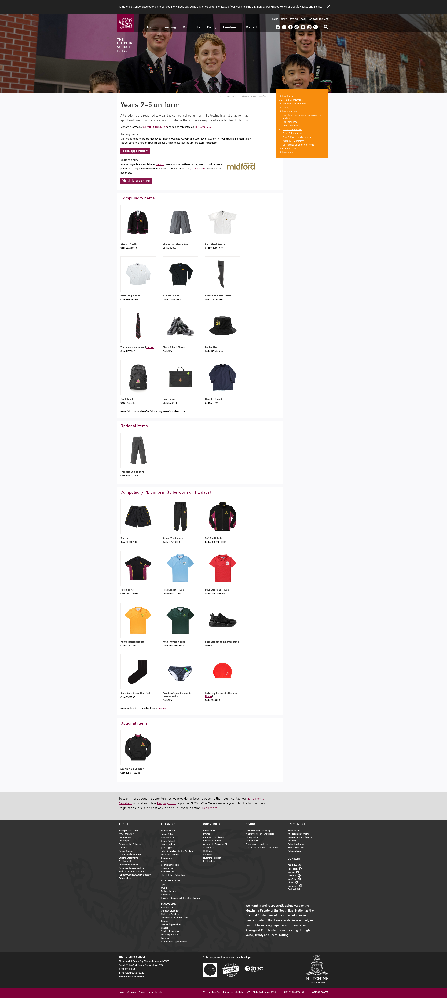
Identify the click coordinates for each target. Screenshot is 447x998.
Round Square (126, 850)
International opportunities (174, 941)
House (150, 347)
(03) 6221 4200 (315, 25)
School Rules (167, 871)
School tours (286, 96)
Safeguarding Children (130, 844)
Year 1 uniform (290, 126)
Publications (209, 861)
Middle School (168, 837)
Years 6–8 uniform (292, 133)
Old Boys (207, 850)
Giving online (252, 837)
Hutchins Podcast (212, 857)
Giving (211, 27)
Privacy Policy (279, 6)
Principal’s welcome (128, 830)
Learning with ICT (169, 934)
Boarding (284, 107)
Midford (160, 164)
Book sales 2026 (287, 148)
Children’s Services (170, 914)
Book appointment (135, 151)
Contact (251, 27)
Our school (168, 830)
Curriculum (166, 857)
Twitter (291, 872)
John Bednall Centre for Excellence (178, 851)
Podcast (290, 25)
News (284, 19)
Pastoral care (167, 907)
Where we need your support (260, 833)
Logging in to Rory (212, 840)
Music (164, 887)
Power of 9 (166, 847)
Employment (125, 861)
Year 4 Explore (168, 844)
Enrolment (231, 27)
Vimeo (302, 25)
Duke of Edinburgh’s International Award (180, 897)
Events (294, 19)
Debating (165, 894)
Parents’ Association (213, 837)
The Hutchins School (125, 45)
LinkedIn (283, 25)
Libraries (165, 937)
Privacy (142, 992)
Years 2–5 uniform (292, 129)
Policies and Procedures (131, 854)
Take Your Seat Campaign (258, 830)
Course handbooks (170, 864)
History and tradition (128, 864)
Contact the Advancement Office (262, 847)
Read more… (211, 808)
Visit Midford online (136, 180)
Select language (318, 19)
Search (326, 26)
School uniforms (242, 96)
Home (275, 19)
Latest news (209, 830)
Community (191, 27)
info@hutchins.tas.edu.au (131, 972)
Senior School (168, 841)
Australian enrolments (291, 100)
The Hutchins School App (173, 875)
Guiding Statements (128, 857)
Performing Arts (169, 891)
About (151, 27)
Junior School (167, 834)
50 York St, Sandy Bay (155, 127)
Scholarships (286, 152)
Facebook (278, 25)
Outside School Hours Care (174, 917)
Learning (169, 27)
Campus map (167, 868)
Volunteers (208, 847)
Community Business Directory (218, 844)
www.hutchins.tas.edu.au (131, 976)
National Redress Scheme (131, 871)
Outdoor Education (170, 910)
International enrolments (292, 104)
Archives (207, 854)
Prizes (164, 861)
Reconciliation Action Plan (131, 867)
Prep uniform (290, 122)
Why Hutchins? (126, 833)
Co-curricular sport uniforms (298, 145)
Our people (124, 840)
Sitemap (131, 992)
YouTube (296, 25)
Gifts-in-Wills (252, 840)
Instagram (309, 25)
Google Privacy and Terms (306, 6)
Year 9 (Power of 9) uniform (297, 137)
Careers (165, 921)
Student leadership (170, 931)
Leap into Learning (170, 854)
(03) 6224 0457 (203, 127)
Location (123, 847)
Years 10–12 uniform (293, 141)
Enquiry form (166, 803)
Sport (163, 884)
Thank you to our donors (257, 844)
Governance (125, 837)
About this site (155, 992)
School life (168, 904)
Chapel (164, 927)
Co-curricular (170, 881)
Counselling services (171, 924)
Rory (303, 19)
